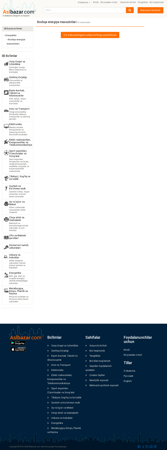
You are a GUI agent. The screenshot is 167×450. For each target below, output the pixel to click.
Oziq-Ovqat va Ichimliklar (64, 345)
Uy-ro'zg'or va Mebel (62, 407)
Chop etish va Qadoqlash (64, 412)
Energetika (57, 423)
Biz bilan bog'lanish (100, 361)
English (128, 381)
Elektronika (57, 370)
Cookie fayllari (97, 375)
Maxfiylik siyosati (99, 380)
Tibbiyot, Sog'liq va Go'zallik (66, 397)
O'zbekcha (83, 2)
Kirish (96, 2)
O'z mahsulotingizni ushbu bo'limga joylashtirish (90, 35)
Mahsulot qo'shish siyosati (104, 385)
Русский (128, 376)
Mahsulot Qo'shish (150, 10)
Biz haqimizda (157, 2)
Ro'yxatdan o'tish (108, 2)
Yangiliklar (143, 2)
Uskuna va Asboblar (62, 418)
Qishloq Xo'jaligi (60, 350)
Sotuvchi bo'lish (128, 2)
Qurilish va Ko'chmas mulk (65, 402)
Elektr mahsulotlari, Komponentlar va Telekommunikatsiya (59, 379)
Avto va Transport (61, 365)
